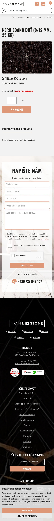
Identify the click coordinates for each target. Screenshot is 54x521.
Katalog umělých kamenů (27, 409)
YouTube (36, 337)
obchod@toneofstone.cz (27, 363)
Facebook (12, 331)
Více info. (45, 239)
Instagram (28, 331)
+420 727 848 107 (30, 281)
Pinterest (20, 337)
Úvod (14, 17)
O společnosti (27, 431)
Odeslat (24, 265)
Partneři (27, 436)
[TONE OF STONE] (13, 4)
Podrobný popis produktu (17, 129)
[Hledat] (4, 10)
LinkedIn (44, 331)
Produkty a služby (27, 393)
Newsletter (27, 447)
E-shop (21, 17)
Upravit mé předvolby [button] (27, 515)
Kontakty (27, 441)
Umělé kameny (27, 420)
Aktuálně (27, 398)
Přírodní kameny (27, 415)
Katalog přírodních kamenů (27, 404)
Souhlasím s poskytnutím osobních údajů (30, 246)
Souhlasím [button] (27, 510)
